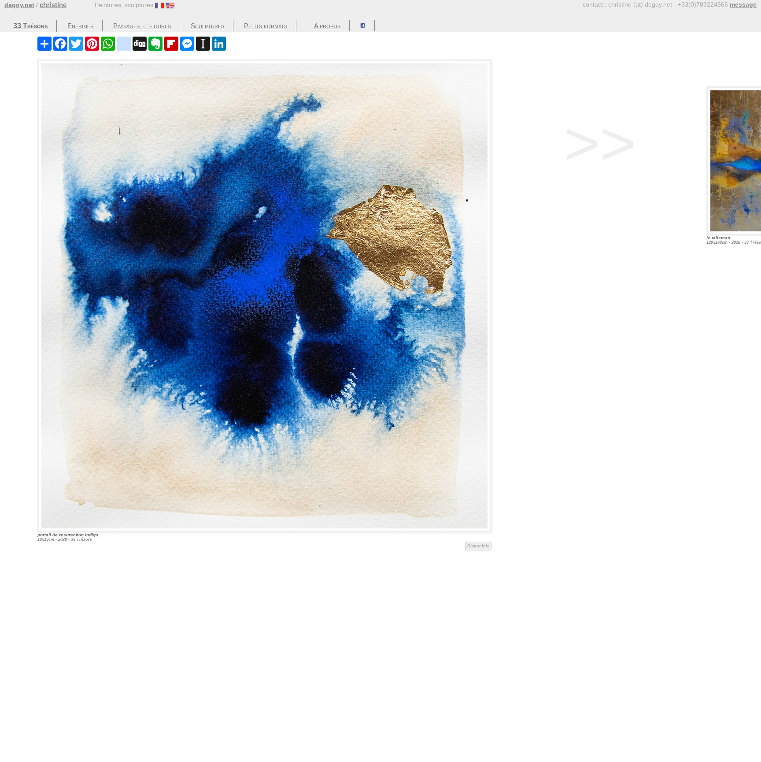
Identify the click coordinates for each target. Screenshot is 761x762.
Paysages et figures (142, 26)
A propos (327, 26)
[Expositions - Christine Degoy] (363, 25)
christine (53, 4)
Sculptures (207, 26)
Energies (80, 26)
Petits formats (265, 26)
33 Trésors (30, 26)
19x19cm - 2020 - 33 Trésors (263, 540)
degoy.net (19, 4)
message (743, 4)
